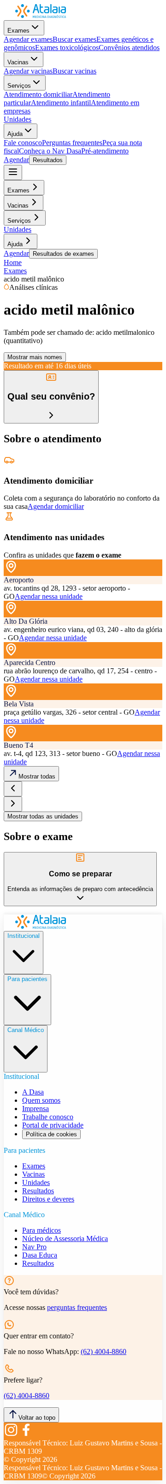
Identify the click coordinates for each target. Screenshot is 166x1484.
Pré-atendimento (105, 151)
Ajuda (15, 133)
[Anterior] (13, 788)
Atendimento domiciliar (38, 94)
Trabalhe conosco (47, 1117)
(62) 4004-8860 (103, 1351)
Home (13, 262)
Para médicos (41, 1230)
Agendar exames (28, 39)
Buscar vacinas (74, 71)
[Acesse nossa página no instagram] (11, 1435)
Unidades (17, 119)
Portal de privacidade (52, 1125)
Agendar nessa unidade (49, 596)
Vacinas (18, 62)
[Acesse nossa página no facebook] (25, 1435)
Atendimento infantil (61, 103)
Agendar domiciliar (56, 506)
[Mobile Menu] (13, 172)
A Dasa (33, 1092)
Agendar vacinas (28, 71)
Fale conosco (23, 143)
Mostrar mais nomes (34, 357)
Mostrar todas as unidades (42, 816)
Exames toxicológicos (67, 47)
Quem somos (41, 1100)
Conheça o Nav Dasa (50, 151)
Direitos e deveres (48, 1199)
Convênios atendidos (129, 47)
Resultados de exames (63, 253)
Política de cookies (51, 1134)
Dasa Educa (39, 1255)
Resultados (48, 160)
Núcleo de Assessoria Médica (65, 1238)
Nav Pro (34, 1247)
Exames (18, 30)
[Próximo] (13, 804)
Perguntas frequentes (72, 143)
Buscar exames (74, 39)
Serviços (19, 85)
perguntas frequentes (77, 1307)
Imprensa (35, 1108)
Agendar (16, 160)
